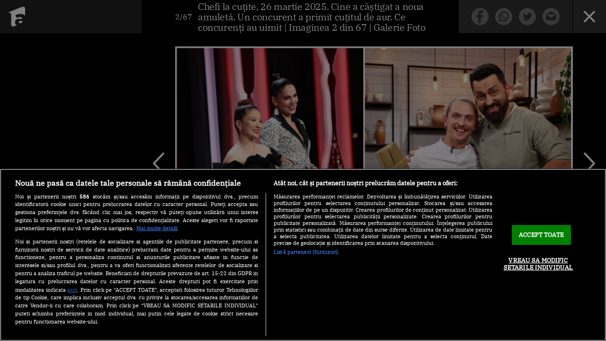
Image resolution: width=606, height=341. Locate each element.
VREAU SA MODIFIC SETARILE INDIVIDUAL (538, 264)
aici (72, 289)
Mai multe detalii (157, 228)
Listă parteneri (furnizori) (306, 252)
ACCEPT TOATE (541, 235)
